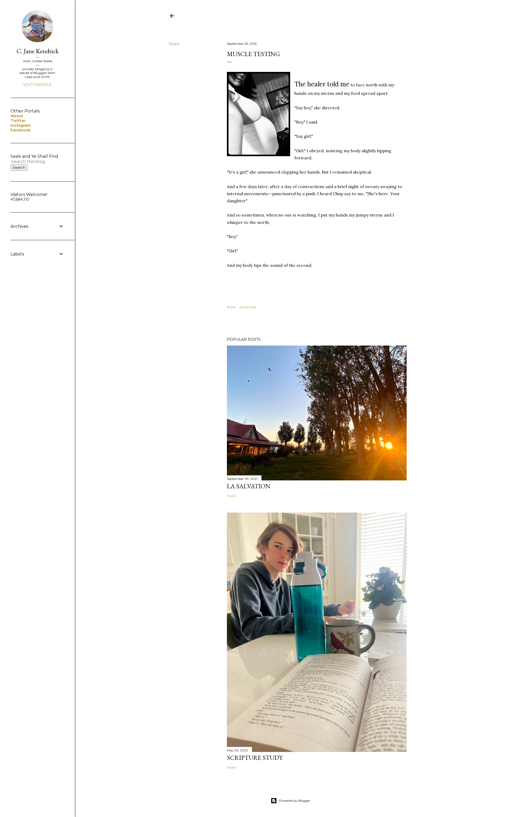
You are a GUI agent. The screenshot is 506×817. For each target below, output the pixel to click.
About (17, 116)
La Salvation (248, 486)
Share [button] (174, 44)
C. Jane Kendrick (38, 51)
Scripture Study (255, 758)
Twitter (18, 120)
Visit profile (37, 84)
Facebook (21, 130)
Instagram (21, 125)
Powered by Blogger (294, 801)
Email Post (248, 307)
